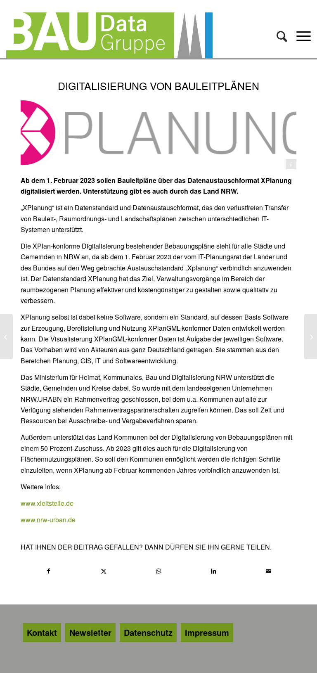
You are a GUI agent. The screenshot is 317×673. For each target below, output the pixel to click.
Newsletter (90, 632)
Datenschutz (148, 632)
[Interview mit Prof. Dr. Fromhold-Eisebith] (310, 336)
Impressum (207, 632)
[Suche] (282, 35)
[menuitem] (282, 35)
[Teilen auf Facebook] (48, 571)
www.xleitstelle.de (48, 503)
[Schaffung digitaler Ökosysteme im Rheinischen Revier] (6, 336)
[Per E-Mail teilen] (268, 571)
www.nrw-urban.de (48, 519)
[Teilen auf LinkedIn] (214, 571)
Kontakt (42, 632)
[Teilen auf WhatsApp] (158, 571)
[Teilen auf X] (103, 571)
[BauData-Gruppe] (109, 35)
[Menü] (301, 35)
